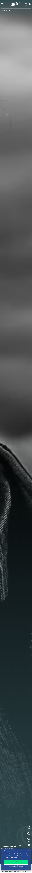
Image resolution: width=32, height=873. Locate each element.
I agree (16, 862)
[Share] (28, 845)
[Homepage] (16, 4)
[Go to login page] (30, 4)
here (16, 857)
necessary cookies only (16, 866)
